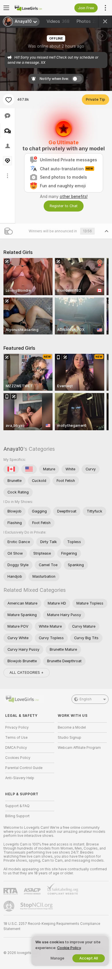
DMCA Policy (16, 748)
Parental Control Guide (24, 768)
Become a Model (72, 727)
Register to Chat (64, 206)
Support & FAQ (17, 806)
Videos (58, 21)
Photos (87, 21)
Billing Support (17, 816)
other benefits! (74, 196)
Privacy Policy (17, 727)
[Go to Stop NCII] (37, 906)
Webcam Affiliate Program (79, 748)
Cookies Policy (17, 758)
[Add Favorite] (8, 99)
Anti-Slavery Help (19, 778)
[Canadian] (11, 469)
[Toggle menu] (6, 8)
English (86, 699)
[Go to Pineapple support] (9, 906)
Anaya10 (13, 449)
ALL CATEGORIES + (26, 672)
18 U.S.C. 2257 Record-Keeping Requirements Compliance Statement (51, 926)
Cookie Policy (69, 948)
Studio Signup (69, 738)
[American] (29, 469)
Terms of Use (16, 738)
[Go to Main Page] (34, 8)
